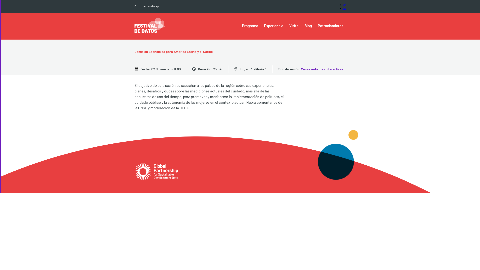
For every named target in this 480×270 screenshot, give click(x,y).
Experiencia (273, 25)
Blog (308, 25)
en (344, 4)
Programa (250, 25)
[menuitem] (250, 26)
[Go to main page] (156, 166)
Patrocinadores (330, 25)
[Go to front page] (150, 32)
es (344, 8)
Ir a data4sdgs (150, 6)
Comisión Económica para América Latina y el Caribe (173, 52)
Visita (293, 25)
